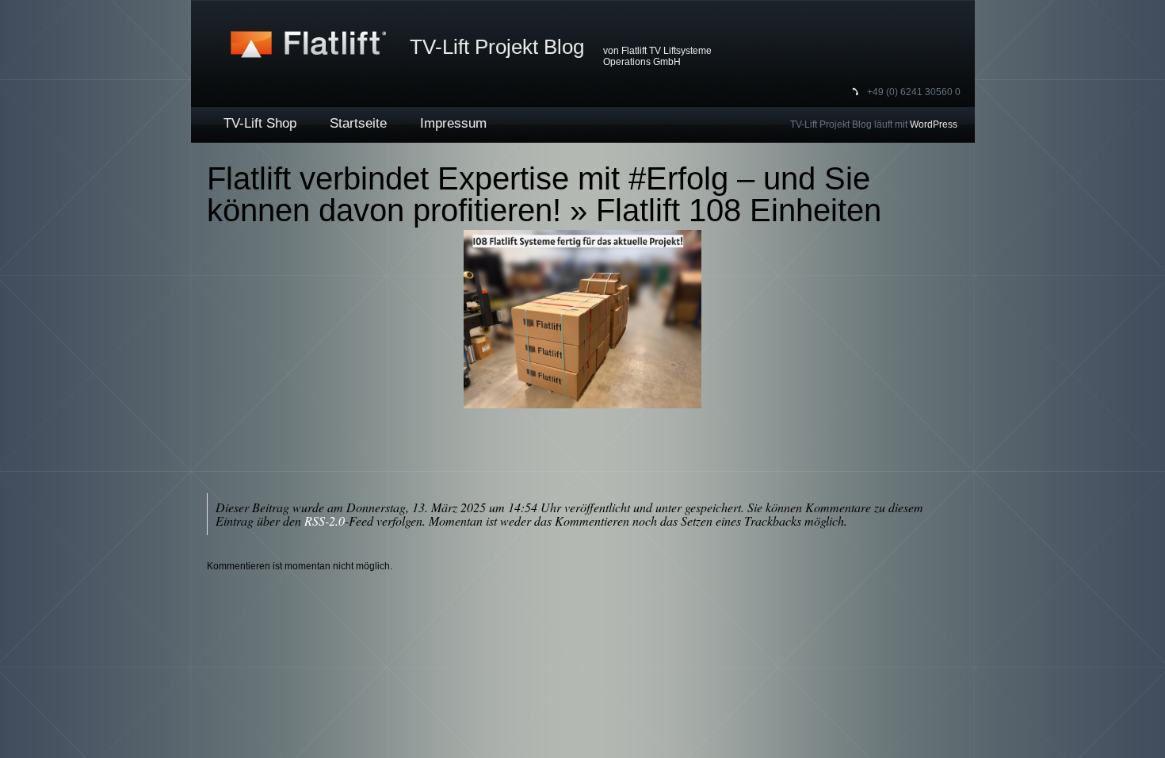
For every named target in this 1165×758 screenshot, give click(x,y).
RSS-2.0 (324, 520)
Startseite (358, 123)
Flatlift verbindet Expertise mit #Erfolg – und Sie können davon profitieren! (538, 194)
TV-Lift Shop (259, 123)
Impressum (453, 123)
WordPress (933, 124)
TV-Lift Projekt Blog (497, 47)
